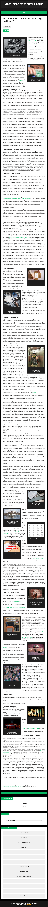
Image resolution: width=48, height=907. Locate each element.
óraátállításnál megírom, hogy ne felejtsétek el (15, 607)
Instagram (24, 805)
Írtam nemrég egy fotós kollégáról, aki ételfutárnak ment (14, 390)
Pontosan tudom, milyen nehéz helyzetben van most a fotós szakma (16, 198)
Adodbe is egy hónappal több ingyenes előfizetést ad (19, 237)
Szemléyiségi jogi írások (24, 866)
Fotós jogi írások (24, 837)
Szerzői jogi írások (24, 861)
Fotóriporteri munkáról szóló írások (24, 890)
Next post (41, 793)
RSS (24, 802)
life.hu (43, 750)
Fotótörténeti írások (24, 871)
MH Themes (28, 904)
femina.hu (5, 752)
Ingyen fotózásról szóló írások (24, 886)
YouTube (25, 806)
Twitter (24, 808)
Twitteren (10, 786)
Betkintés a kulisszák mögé (24, 852)
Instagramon (14, 786)
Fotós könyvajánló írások (24, 895)
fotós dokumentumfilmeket (33, 728)
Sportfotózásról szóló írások (24, 881)
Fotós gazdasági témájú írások (24, 857)
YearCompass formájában (17, 273)
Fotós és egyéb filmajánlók (24, 832)
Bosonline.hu (9, 752)
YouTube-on (20, 786)
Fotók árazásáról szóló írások (24, 842)
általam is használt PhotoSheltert (19, 480)
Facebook (25, 803)
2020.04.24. (7, 26)
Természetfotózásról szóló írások (24, 876)
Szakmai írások (24, 847)
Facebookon (5, 786)
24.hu (41, 750)
